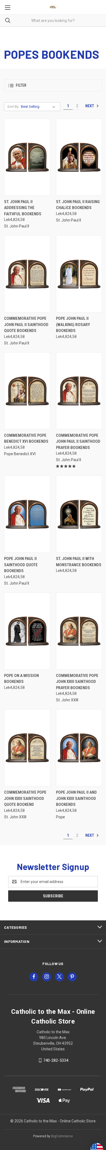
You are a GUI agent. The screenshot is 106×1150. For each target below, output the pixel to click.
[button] (53, 85)
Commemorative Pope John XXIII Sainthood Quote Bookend (25, 798)
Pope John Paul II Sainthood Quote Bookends (21, 564)
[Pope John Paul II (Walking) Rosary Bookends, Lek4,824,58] (79, 273)
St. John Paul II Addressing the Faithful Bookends (22, 207)
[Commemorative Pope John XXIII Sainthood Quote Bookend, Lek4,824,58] (27, 747)
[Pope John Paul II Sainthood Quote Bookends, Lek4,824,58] (27, 514)
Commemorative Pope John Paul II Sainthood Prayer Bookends (78, 441)
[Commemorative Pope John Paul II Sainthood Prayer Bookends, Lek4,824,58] (79, 390)
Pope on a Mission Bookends (21, 678)
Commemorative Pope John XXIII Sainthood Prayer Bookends (77, 681)
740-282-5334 (55, 1060)
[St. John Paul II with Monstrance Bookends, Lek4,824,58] (79, 514)
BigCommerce (62, 1136)
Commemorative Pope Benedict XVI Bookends (26, 438)
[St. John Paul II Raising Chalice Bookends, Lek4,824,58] (79, 157)
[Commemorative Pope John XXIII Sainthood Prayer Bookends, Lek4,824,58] (79, 631)
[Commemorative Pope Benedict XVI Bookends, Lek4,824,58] (27, 390)
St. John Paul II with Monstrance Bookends (78, 561)
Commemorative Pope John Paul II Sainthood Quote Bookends (26, 324)
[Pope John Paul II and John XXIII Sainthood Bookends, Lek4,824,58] (79, 747)
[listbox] (39, 107)
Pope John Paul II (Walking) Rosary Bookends (73, 324)
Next (90, 106)
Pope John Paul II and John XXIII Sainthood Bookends (76, 798)
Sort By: (13, 107)
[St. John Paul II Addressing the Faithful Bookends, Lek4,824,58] (27, 157)
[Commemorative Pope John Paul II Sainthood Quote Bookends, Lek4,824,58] (27, 273)
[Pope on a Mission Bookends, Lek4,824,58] (27, 631)
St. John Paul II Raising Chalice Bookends (78, 204)
